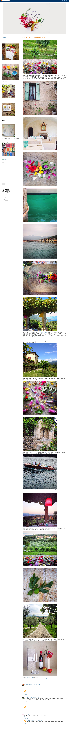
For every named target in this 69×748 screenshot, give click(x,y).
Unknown (28, 706)
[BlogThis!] (34, 677)
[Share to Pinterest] (37, 677)
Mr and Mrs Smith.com (39, 639)
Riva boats (46, 452)
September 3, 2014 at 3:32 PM (34, 684)
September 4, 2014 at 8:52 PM (35, 697)
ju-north (26, 684)
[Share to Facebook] (36, 677)
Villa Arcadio (44, 332)
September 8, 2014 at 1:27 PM (37, 706)
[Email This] (33, 677)
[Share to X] (35, 677)
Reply (25, 687)
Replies (26, 689)
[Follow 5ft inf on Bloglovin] (6, 200)
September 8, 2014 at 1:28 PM (37, 720)
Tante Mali (26, 697)
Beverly (25, 714)
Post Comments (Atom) (32, 742)
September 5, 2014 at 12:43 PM (34, 714)
